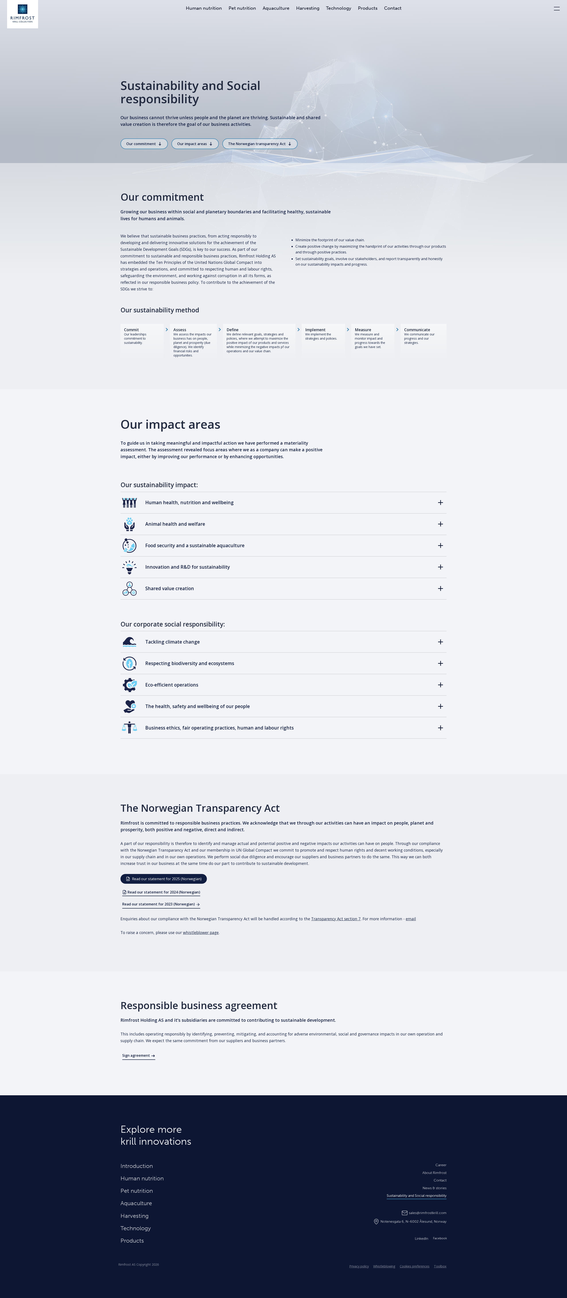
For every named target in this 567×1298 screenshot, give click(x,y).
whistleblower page (201, 932)
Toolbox (440, 1266)
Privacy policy (359, 1266)
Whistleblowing (384, 1266)
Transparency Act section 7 (336, 918)
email (411, 918)
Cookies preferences (414, 1266)
